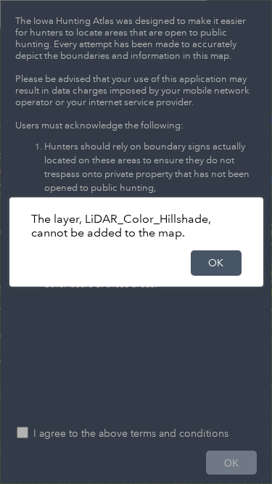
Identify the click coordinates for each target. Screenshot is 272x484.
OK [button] (215, 262)
